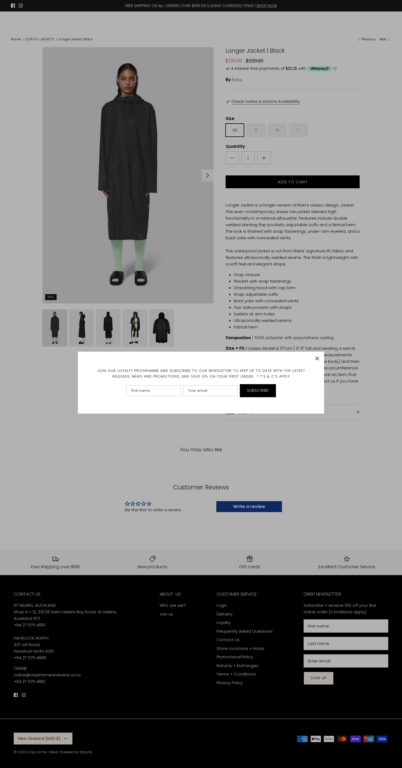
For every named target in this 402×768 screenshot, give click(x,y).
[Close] (317, 358)
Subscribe (258, 390)
